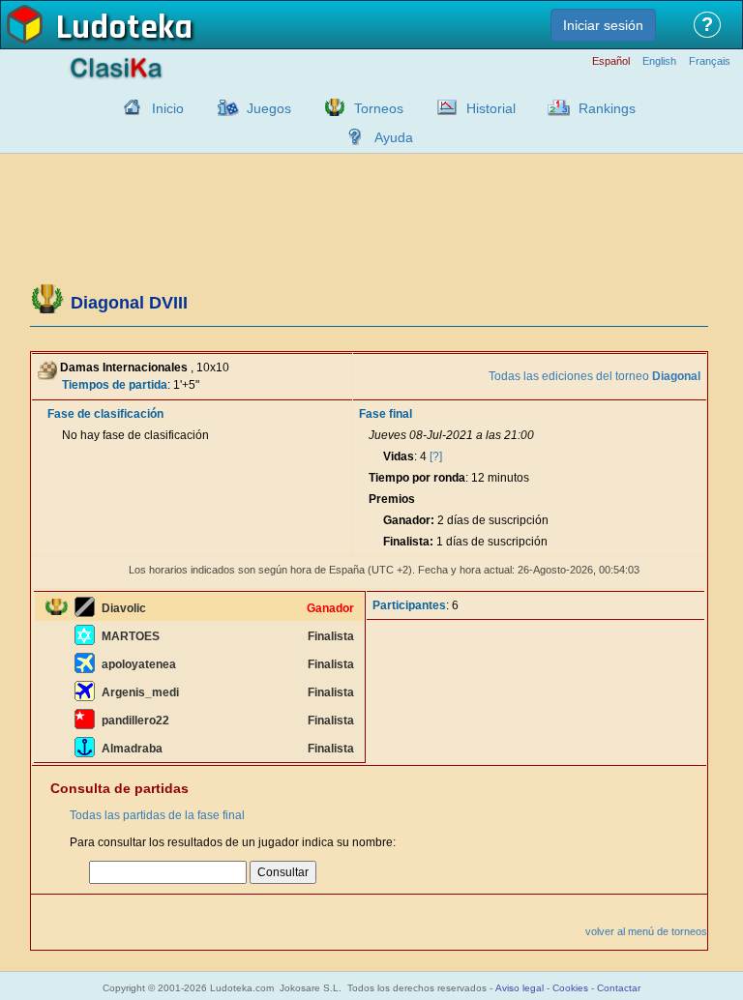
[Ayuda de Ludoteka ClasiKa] (350, 136)
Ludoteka (124, 28)
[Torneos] (330, 107)
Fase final (385, 414)
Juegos (269, 108)
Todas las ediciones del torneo (594, 376)
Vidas (398, 456)
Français (709, 61)
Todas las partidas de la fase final (157, 815)
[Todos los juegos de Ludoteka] (222, 107)
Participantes (409, 605)
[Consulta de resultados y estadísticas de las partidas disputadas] (442, 107)
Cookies (570, 988)
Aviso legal (519, 988)
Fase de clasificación (105, 414)
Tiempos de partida (114, 385)
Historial (491, 108)
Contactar (618, 988)
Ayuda (393, 137)
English (659, 61)
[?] (436, 456)
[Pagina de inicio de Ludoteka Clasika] (128, 107)
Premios (392, 499)
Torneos (378, 108)
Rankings (607, 108)
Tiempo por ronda (417, 478)
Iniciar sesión (603, 25)
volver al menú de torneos (646, 931)
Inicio (168, 108)
